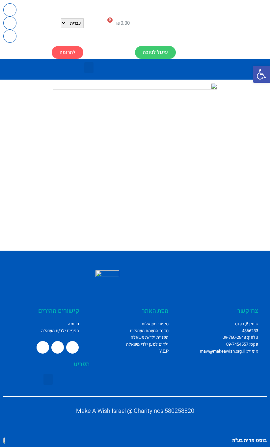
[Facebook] (9, 9)
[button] (67, 52)
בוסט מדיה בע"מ (249, 440)
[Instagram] (9, 23)
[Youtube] (9, 36)
